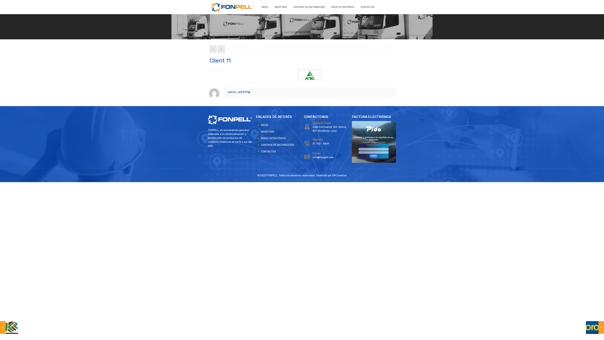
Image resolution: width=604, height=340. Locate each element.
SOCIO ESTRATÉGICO (273, 138)
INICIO (264, 125)
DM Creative (339, 175)
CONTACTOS (268, 151)
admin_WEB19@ (239, 92)
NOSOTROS (267, 131)
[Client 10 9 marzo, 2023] (9, 327)
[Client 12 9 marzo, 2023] (595, 327)
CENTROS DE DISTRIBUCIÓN (277, 144)
